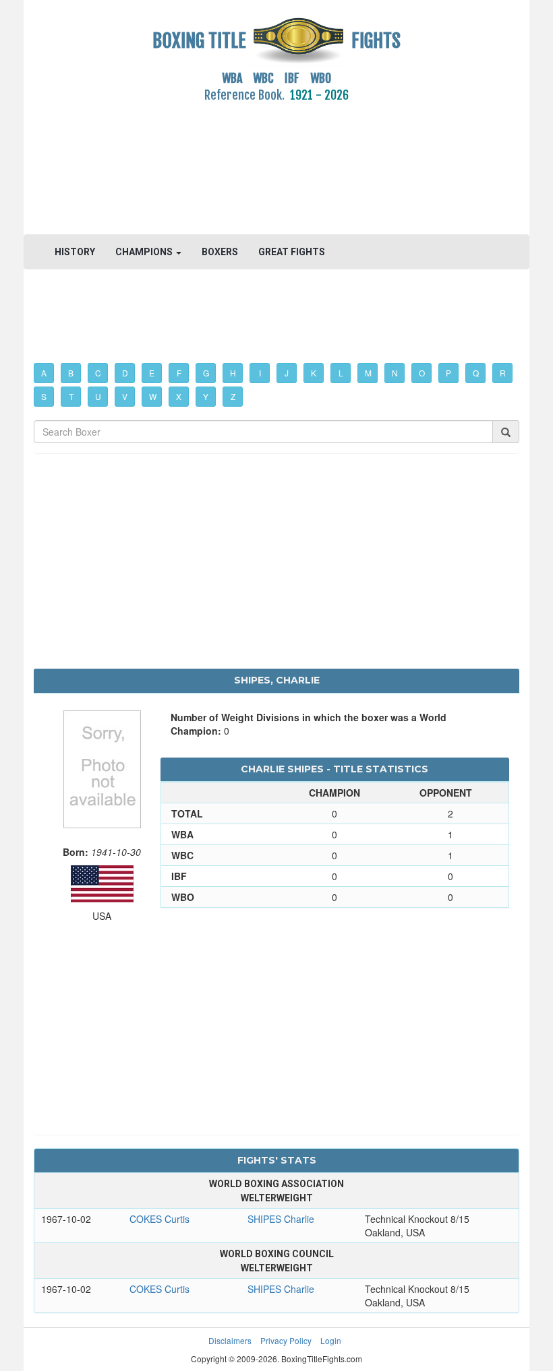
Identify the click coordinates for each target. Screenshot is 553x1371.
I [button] (260, 372)
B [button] (71, 372)
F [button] (179, 372)
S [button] (44, 396)
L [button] (341, 372)
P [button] (448, 372)
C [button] (98, 372)
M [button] (368, 372)
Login (330, 1340)
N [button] (395, 372)
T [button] (71, 396)
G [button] (206, 372)
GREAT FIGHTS (291, 251)
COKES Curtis (159, 1219)
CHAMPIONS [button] (145, 251)
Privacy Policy (286, 1340)
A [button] (44, 372)
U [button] (98, 396)
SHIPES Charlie (281, 1219)
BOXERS (220, 251)
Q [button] (476, 372)
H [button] (233, 372)
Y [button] (205, 396)
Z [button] (233, 396)
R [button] (503, 372)
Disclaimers (230, 1340)
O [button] (422, 372)
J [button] (287, 372)
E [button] (151, 372)
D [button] (125, 372)
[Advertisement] (276, 161)
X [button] (178, 396)
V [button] (124, 396)
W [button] (152, 396)
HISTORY (75, 251)
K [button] (313, 372)
